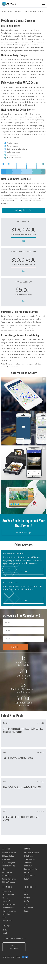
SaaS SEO (5, 898)
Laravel (26, 894)
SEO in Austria (28, 862)
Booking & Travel (7, 921)
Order (23, 241)
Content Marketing (7, 872)
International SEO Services (31, 853)
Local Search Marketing (30, 869)
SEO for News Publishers (9, 904)
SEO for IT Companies (8, 894)
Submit (15, 647)
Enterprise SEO (28, 872)
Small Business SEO (29, 876)
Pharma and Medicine (8, 908)
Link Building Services (8, 856)
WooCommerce (28, 908)
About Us (5, 930)
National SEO (28, 866)
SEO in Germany (28, 856)
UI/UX (3, 869)
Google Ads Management (8, 862)
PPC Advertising (6, 859)
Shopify (26, 904)
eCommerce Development (9, 879)
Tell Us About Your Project (23, 532)
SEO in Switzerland (29, 859)
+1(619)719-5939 (14, 948)
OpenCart (27, 901)
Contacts (5, 933)
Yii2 (25, 891)
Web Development (7, 876)
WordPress (27, 898)
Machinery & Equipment (9, 911)
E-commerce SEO (7, 891)
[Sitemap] (23, 957)
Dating (4, 917)
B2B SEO (26, 879)
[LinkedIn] (26, 957)
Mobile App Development (8, 882)
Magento (26, 911)
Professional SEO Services (9, 853)
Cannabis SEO (6, 901)
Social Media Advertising (8, 866)
